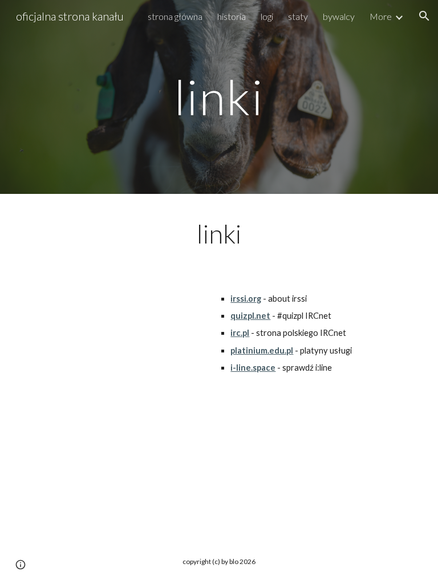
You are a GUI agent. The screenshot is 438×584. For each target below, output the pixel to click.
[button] (424, 16)
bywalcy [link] (339, 16)
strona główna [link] (175, 16)
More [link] (381, 16)
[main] (219, 96)
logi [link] (267, 16)
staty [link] (298, 16)
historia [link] (231, 16)
